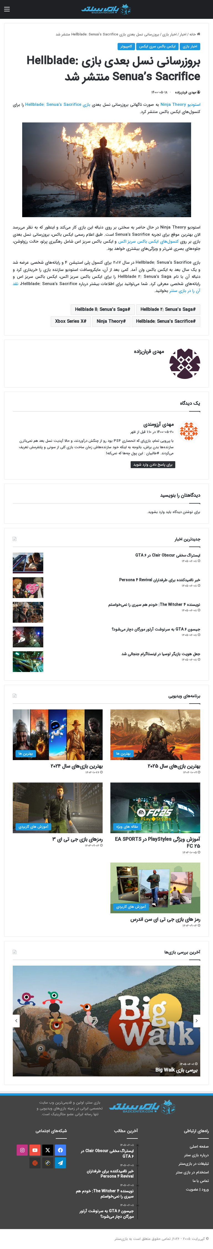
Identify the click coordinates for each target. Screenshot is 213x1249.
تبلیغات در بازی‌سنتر (194, 1164)
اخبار (183, 34)
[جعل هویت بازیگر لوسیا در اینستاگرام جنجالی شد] (28, 661)
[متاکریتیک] (47, 1162)
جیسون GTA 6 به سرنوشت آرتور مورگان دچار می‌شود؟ (156, 629)
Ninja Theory (110, 321)
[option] (106, 1021)
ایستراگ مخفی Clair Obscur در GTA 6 (167, 555)
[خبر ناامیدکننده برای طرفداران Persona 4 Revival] (28, 587)
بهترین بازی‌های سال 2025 (174, 766)
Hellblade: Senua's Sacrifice (164, 321)
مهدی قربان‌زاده (185, 92)
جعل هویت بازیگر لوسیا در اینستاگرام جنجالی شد (160, 654)
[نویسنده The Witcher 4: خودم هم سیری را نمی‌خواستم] (28, 612)
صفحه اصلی (199, 1147)
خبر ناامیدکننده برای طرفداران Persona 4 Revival (159, 580)
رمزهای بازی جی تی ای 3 (77, 839)
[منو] (7, 11)
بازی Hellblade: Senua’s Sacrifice (57, 104)
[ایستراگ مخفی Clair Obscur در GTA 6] (28, 563)
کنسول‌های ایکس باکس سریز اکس (148, 241)
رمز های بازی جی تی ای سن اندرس (165, 919)
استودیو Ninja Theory (180, 104)
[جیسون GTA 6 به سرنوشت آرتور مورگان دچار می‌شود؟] (28, 637)
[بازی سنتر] (106, 9)
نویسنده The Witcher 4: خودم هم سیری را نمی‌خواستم (154, 605)
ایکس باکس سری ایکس (157, 46)
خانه (193, 34)
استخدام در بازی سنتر (192, 1172)
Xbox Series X (69, 321)
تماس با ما (201, 1181)
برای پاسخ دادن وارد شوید (153, 465)
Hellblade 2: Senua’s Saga (167, 309)
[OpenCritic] (34, 1162)
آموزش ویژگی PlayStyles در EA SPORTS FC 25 (157, 842)
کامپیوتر (126, 46)
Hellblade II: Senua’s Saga (101, 309)
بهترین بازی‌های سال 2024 (77, 766)
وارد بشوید (156, 512)
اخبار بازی (169, 34)
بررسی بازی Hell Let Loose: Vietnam (158, 1070)
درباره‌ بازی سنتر (196, 1155)
